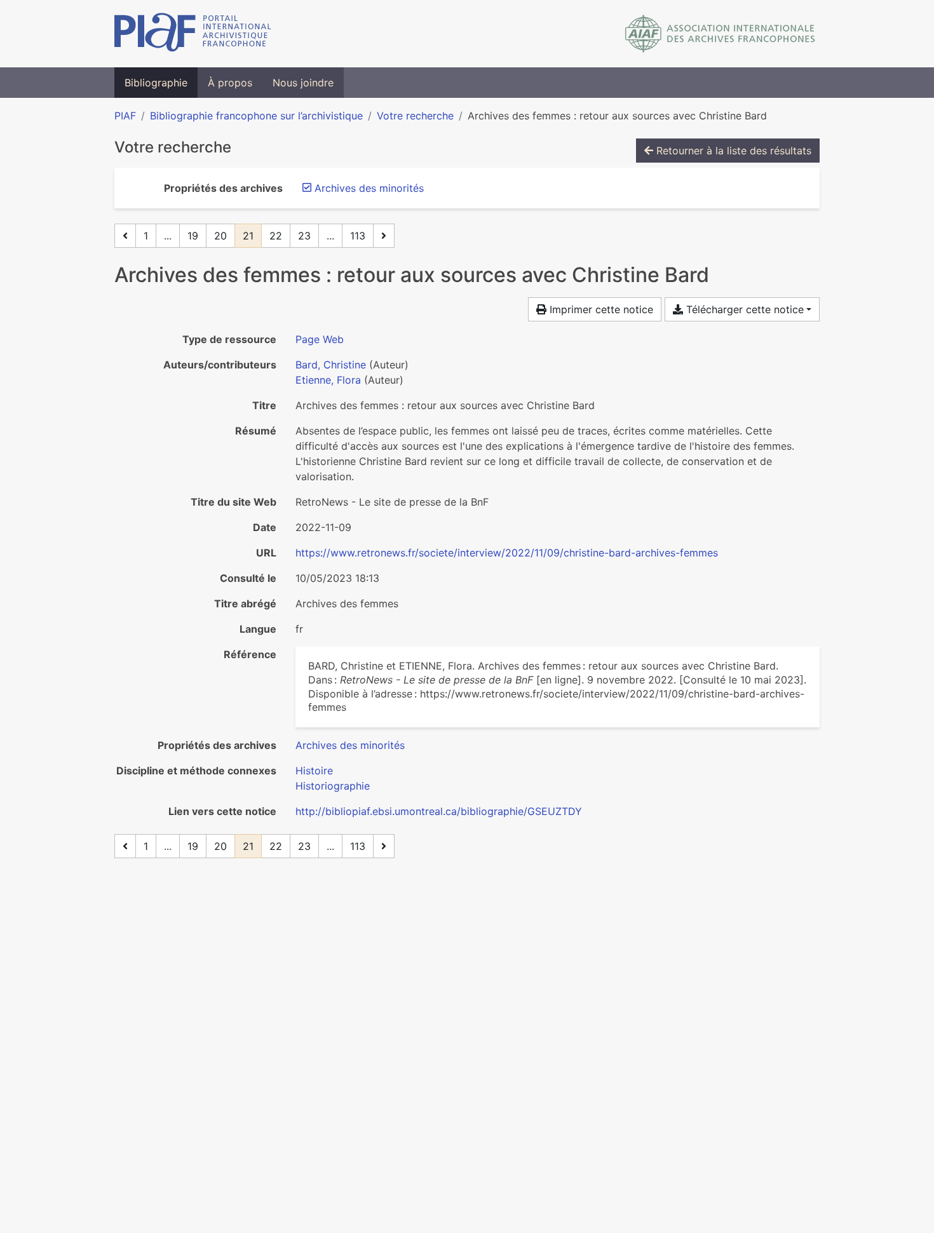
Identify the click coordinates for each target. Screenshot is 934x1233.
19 (192, 235)
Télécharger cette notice (743, 309)
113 (357, 235)
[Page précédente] (125, 236)
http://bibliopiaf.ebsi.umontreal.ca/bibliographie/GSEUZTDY (438, 811)
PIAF (125, 115)
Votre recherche (415, 115)
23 (304, 235)
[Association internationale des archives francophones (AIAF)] (720, 34)
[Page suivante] (384, 236)
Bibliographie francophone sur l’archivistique (256, 115)
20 (220, 235)
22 (275, 235)
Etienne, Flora (328, 380)
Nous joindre (303, 82)
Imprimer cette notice (599, 309)
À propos (230, 82)
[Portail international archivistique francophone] (192, 34)
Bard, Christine (330, 364)
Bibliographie (156, 82)
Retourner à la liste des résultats (732, 150)
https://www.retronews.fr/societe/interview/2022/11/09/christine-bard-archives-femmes (506, 552)
